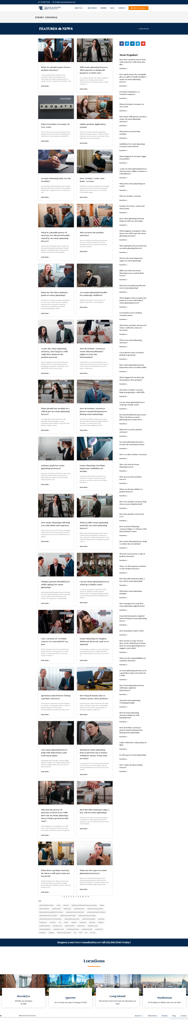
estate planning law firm (51, 9)
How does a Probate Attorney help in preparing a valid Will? (132, 391)
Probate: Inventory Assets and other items (131, 207)
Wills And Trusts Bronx (27, 1015)
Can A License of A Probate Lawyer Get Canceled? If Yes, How (54, 641)
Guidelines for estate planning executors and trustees (132, 145)
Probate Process (87, 929)
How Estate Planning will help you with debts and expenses (55, 524)
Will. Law (92, 932)
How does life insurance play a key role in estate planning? (94, 811)
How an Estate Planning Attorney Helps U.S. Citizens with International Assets (133, 529)
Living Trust (83, 922)
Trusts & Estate (52, 7)
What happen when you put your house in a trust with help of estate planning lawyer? (132, 300)
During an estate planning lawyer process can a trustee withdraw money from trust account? (93, 754)
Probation (42, 932)
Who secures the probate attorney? (92, 234)
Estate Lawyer (56, 909)
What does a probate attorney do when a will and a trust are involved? (55, 873)
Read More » (45, 86)
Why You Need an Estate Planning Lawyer (129, 465)
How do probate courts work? (131, 631)
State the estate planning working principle (129, 701)
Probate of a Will (59, 929)
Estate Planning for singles (87, 915)
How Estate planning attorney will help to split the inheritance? (131, 688)
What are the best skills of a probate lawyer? (131, 490)
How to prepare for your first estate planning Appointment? (132, 604)
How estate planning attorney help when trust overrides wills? (132, 366)
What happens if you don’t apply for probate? (132, 157)
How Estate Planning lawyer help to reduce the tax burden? (133, 542)
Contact (121, 8)
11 (85, 896)
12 (88, 896)
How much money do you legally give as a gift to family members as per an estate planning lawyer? (132, 78)
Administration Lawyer (46, 905)
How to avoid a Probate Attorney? (133, 454)
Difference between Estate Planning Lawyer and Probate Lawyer (131, 273)
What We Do (92, 8)
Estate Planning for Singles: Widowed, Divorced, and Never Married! (94, 641)
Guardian (101, 919)
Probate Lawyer (93, 926)
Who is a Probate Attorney (130, 196)
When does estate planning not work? (132, 184)
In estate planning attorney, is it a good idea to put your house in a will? (132, 673)
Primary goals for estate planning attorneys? (53, 467)
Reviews (104, 8)
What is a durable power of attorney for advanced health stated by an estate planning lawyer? (55, 237)
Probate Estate (69, 926)
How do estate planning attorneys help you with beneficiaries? (129, 715)
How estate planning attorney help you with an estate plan (131, 219)
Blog (112, 8)
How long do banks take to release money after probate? (94, 697)
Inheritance (43, 922)
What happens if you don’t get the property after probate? (131, 378)
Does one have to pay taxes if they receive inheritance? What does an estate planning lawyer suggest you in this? (132, 645)
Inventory (53, 922)
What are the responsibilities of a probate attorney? (132, 659)
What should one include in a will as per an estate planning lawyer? (55, 411)
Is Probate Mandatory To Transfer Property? (129, 93)
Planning (92, 922)
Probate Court (57, 926)
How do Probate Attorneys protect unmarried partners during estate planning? (93, 411)
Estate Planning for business (96, 912)
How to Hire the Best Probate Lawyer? (131, 766)
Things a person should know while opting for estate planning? (55, 584)
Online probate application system (93, 126)
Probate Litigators (44, 929)
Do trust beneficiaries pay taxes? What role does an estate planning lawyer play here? (132, 417)
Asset (58, 905)
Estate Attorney (44, 909)
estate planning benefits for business (51, 912)
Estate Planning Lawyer (72, 919)
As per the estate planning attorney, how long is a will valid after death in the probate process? (54, 353)
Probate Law (81, 926)
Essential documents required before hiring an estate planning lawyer (133, 618)
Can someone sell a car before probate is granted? (131, 353)
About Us (78, 8)
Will (86, 932)
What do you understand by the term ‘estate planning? (132, 286)
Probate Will (99, 929)
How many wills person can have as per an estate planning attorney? (133, 119)
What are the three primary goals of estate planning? (54, 294)
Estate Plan (67, 909)
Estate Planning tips (88, 919)
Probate (100, 922)
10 (83, 896)
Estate (102, 905)
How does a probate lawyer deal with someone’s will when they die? (132, 62)
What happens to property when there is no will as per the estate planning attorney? (132, 233)
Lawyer (66, 922)
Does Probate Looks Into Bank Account (92, 180)
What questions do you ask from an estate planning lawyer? (132, 247)
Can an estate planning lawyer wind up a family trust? (94, 583)
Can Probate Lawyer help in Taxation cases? (130, 314)
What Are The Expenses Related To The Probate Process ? (132, 567)
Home (136, 29)
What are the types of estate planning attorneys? (93, 872)
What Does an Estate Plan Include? (129, 132)
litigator (73, 922)
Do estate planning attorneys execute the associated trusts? (131, 443)
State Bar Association (64, 932)
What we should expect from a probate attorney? (55, 69)
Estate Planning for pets (67, 915)
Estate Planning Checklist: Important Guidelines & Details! (92, 468)
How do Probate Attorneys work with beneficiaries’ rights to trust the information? (92, 353)
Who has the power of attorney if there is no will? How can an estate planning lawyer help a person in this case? (54, 815)
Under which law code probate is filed (132, 743)
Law (60, 922)
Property (51, 932)
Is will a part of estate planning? (132, 755)
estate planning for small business (50, 919)
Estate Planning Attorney (95, 909)
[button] (121, 43)
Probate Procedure (73, 929)
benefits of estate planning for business (84, 905)
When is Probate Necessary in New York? (55, 126)
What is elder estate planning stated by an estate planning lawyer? (94, 525)
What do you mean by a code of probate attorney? (132, 555)
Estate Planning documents (75, 912)
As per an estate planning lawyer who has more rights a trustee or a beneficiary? (133, 171)
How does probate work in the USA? (131, 515)
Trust (80, 932)
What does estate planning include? (130, 592)
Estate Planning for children (48, 915)
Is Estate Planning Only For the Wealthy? (56, 180)
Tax (75, 932)
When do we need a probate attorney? (130, 430)
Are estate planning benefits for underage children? (93, 294)
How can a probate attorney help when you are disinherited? (132, 502)
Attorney (66, 905)
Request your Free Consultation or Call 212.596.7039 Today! (94, 942)
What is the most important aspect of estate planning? (131, 259)
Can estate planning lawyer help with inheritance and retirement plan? (54, 752)
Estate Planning (79, 909)
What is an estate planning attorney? (130, 341)
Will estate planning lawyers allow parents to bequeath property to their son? (94, 70)
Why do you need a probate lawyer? (130, 478)
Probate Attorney (44, 926)
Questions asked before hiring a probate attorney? (55, 697)
